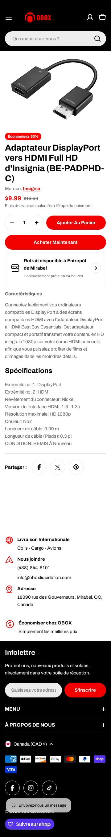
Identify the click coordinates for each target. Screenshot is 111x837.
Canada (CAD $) (30, 744)
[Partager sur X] (57, 467)
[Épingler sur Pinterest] (76, 467)
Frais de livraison (20, 205)
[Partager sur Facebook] (39, 467)
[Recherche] (97, 38)
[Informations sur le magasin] (96, 268)
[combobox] (55, 38)
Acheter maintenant (55, 242)
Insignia (31, 188)
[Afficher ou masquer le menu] (8, 17)
